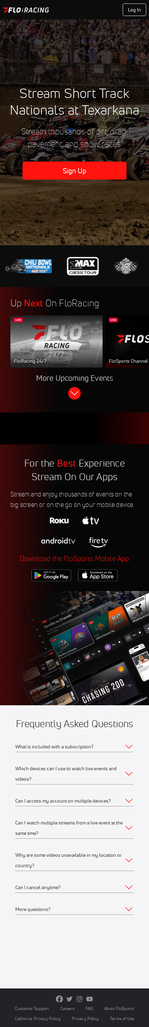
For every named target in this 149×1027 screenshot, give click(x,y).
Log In (134, 10)
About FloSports (119, 1008)
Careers (67, 1008)
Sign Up (75, 170)
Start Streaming (56, 348)
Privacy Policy (85, 1018)
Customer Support (32, 1008)
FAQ (89, 1008)
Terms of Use (122, 1018)
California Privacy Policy (38, 1018)
